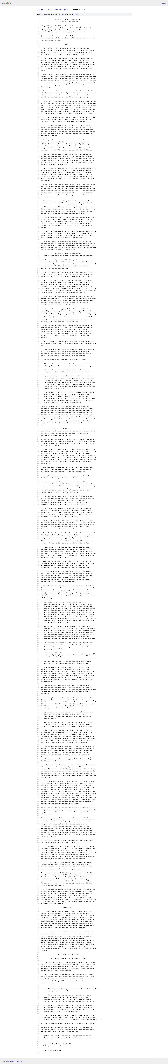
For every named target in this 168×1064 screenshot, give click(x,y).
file (76, 14)
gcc (42, 9)
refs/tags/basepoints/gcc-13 (58, 9)
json (164, 1061)
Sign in (164, 3)
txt (160, 1061)
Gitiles (12, 1061)
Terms (22, 1061)
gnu (38, 9)
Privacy (17, 1061)
